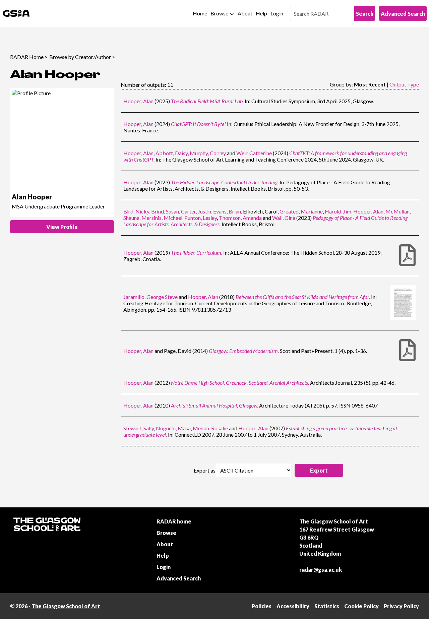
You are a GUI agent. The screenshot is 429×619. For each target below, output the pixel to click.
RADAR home (174, 521)
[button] (319, 470)
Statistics (326, 606)
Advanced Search (403, 13)
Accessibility (293, 606)
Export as (205, 470)
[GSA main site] (16, 13)
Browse (219, 13)
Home (200, 13)
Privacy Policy (401, 606)
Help (261, 13)
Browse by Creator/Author (80, 57)
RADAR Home (27, 57)
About (245, 13)
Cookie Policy (361, 606)
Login (276, 13)
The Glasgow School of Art (333, 521)
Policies (261, 606)
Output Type (404, 84)
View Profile (62, 227)
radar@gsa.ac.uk (320, 569)
